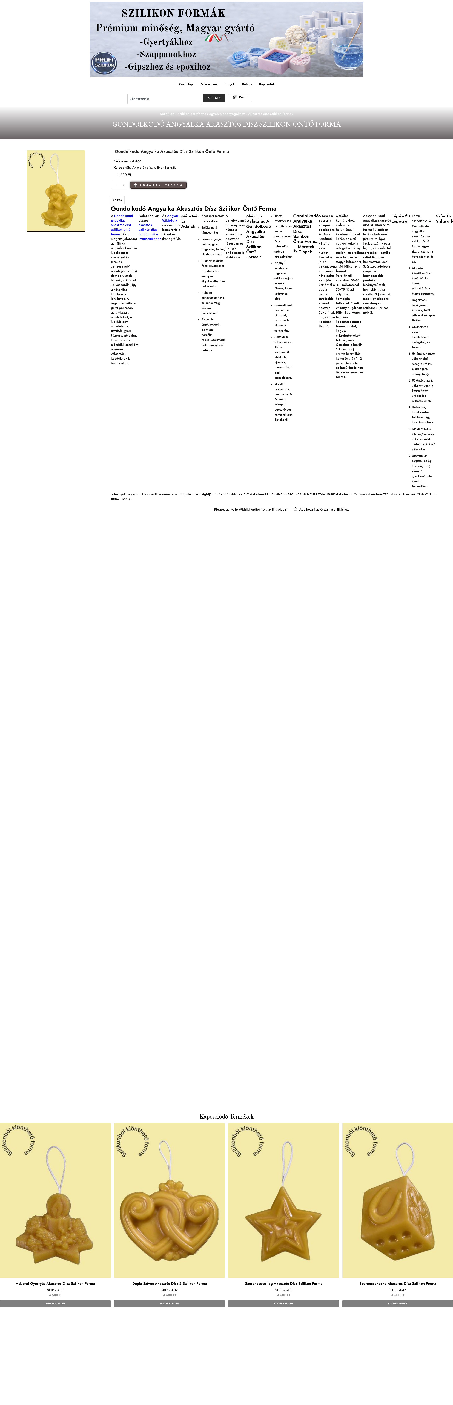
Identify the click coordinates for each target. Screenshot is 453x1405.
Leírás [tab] (117, 200)
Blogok (230, 84)
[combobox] (164, 99)
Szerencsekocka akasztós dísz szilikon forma (397, 1283)
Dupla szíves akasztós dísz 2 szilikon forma (169, 1283)
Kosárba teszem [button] (55, 1303)
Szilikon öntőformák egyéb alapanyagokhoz (211, 114)
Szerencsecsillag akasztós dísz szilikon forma (283, 1283)
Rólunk (247, 84)
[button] (239, 97)
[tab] (117, 200)
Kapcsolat (266, 84)
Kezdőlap (186, 84)
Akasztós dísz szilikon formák (270, 114)
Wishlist (244, 509)
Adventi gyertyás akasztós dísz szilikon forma (55, 1283)
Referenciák (208, 84)
